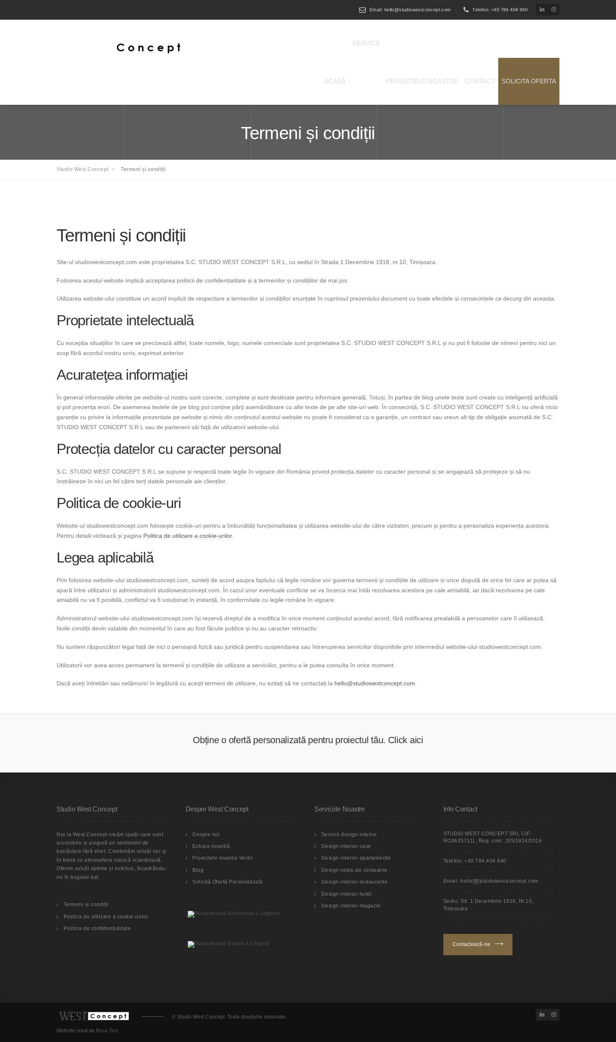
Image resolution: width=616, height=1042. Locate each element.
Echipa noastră (211, 846)
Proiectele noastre (422, 81)
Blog (198, 870)
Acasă (335, 81)
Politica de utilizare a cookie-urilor (187, 535)
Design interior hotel (346, 894)
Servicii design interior (349, 834)
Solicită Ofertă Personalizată (227, 882)
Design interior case (346, 846)
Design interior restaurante (354, 882)
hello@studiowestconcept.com (374, 683)
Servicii (365, 43)
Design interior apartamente (356, 858)
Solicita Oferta (529, 81)
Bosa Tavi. (107, 1031)
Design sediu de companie (354, 870)
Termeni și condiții (86, 904)
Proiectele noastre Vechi (222, 858)
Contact (480, 81)
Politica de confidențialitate (97, 928)
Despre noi (206, 834)
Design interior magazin (351, 906)
